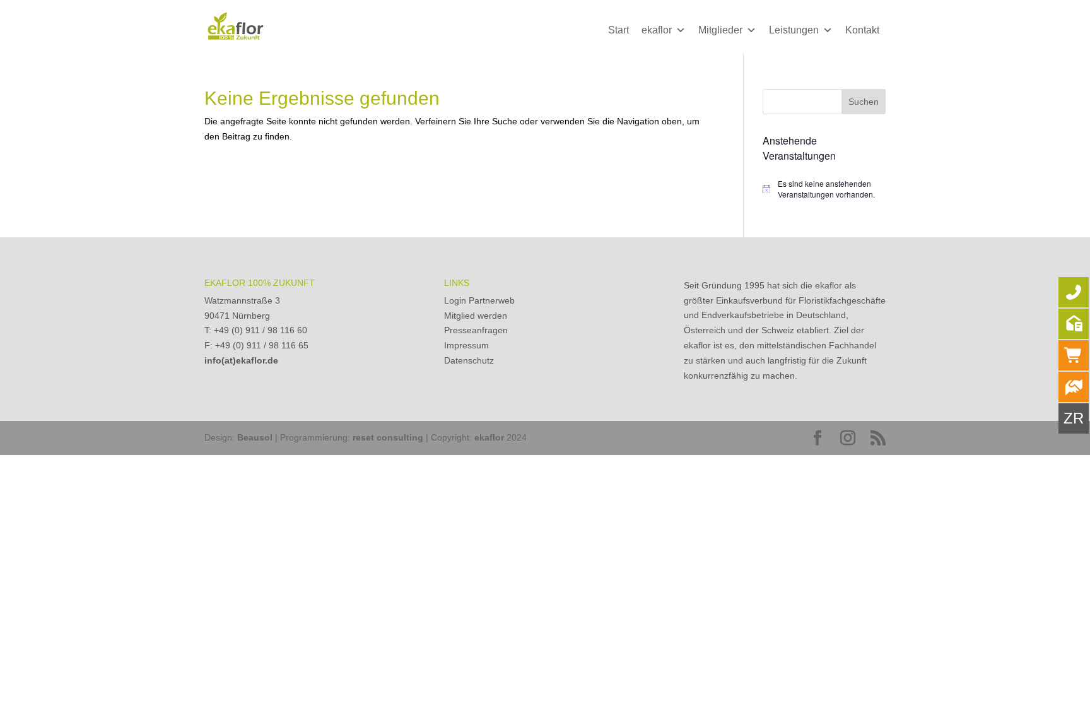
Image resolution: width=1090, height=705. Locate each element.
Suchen (863, 102)
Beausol (254, 437)
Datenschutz (469, 360)
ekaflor (657, 30)
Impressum (466, 345)
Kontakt (862, 30)
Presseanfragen (476, 330)
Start (618, 30)
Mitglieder (720, 30)
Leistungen (794, 30)
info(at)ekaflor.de (241, 360)
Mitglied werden (475, 316)
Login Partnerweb (479, 300)
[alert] (824, 189)
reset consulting (388, 437)
